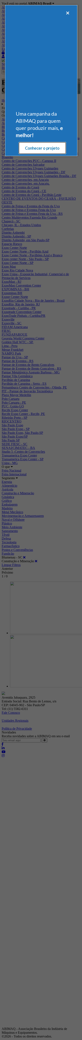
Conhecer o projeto (42, 148)
